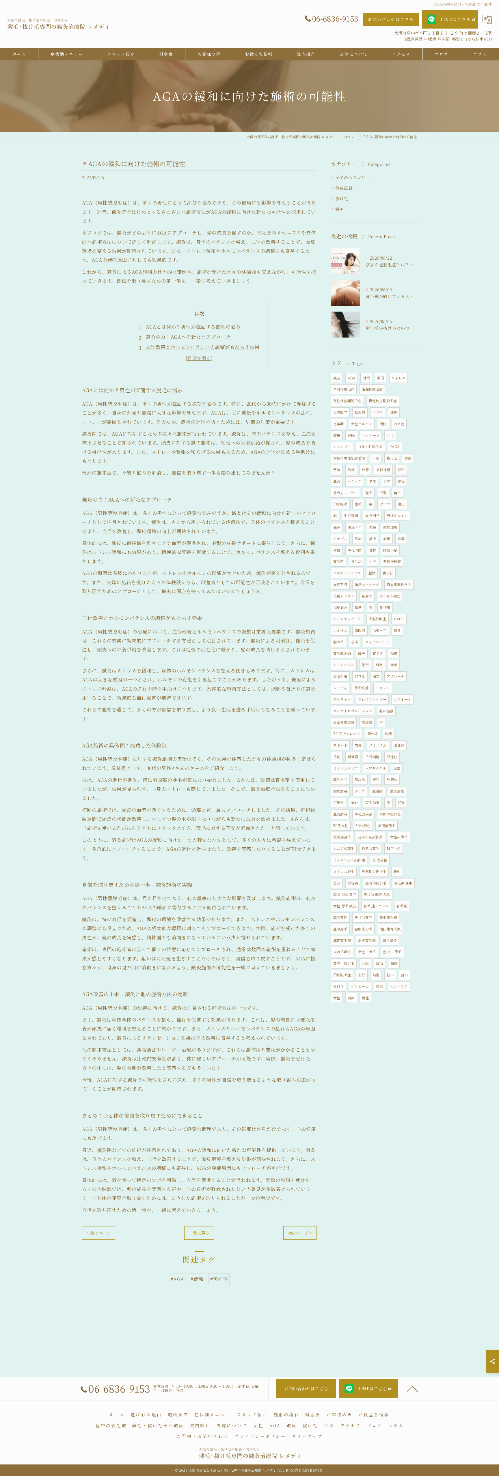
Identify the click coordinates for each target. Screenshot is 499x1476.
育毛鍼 (401, 905)
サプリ (378, 412)
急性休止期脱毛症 (347, 400)
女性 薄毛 (367, 951)
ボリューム (360, 986)
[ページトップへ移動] (412, 1388)
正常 (396, 768)
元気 (393, 664)
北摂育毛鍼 (367, 940)
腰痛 (336, 435)
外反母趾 (344, 188)
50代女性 (340, 825)
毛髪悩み (340, 607)
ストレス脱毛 (343, 871)
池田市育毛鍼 (390, 928)
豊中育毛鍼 (388, 917)
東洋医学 (340, 412)
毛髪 (382, 492)
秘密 (365, 664)
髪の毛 (338, 641)
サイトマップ (307, 1436)
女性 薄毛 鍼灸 (344, 905)
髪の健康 (386, 710)
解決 (361, 653)
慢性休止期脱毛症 (383, 400)
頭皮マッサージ (367, 584)
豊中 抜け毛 (343, 963)
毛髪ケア (380, 630)
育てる (378, 653)
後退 (379, 986)
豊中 (397, 871)
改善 (365, 469)
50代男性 (362, 825)
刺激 (379, 664)
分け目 (338, 986)
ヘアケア (355, 481)
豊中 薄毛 (392, 951)
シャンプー (342, 446)
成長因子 (372, 515)
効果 (393, 653)
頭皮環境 (390, 527)
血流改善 (340, 814)
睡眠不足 (390, 550)
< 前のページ (99, 1233)
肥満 (371, 572)
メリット (383, 687)
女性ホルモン (361, 423)
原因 (380, 377)
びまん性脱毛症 (370, 446)
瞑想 (388, 733)
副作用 (385, 607)
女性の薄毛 (399, 836)
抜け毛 (342, 198)
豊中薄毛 (340, 928)
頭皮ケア (355, 527)
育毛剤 (338, 561)
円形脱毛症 (342, 974)
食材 (372, 550)
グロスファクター (372, 699)
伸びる (360, 676)
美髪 (372, 527)
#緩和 (197, 1278)
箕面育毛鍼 (342, 940)
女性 (336, 997)
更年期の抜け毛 (374, 871)
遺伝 (401, 503)
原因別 (360, 630)
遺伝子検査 (392, 561)
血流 (336, 481)
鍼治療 (377, 790)
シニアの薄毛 (343, 848)
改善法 (392, 779)
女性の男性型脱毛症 (349, 458)
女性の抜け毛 (390, 814)
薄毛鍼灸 (390, 940)
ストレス (399, 377)
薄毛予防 (355, 550)
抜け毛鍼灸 (342, 951)
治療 (351, 469)
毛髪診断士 (377, 618)
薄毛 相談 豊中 (344, 894)
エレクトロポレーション (352, 710)
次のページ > (300, 1233)
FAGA (395, 446)
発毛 (368, 492)
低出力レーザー (345, 492)
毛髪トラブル (343, 595)
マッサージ (370, 435)
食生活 (356, 561)
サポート (340, 745)
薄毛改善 (361, 687)
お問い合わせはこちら (391, 19)
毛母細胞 (372, 756)
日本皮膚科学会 (399, 584)
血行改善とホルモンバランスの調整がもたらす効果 (203, 346)
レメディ (340, 687)
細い (390, 974)
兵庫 (351, 997)
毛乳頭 (399, 745)
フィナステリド (377, 641)
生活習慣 (351, 515)
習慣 (336, 550)
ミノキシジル (343, 664)
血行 (361, 974)
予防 (336, 469)
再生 (397, 492)
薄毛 (379, 963)
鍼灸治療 (397, 790)
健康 (407, 458)
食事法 (388, 572)
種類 (376, 676)
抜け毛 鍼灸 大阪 (377, 894)
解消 (358, 538)
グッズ (360, 790)
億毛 (358, 503)
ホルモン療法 (390, 595)
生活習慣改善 (343, 722)
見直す (367, 595)
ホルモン (340, 630)
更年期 (338, 423)
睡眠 (351, 435)
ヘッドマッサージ (347, 618)
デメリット (342, 699)
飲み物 (360, 412)
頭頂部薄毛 (386, 825)
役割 (336, 756)
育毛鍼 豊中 (403, 883)
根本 (354, 641)
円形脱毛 (340, 503)
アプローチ (395, 676)
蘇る (397, 630)
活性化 (392, 756)
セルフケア (399, 986)
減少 (372, 538)
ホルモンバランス (347, 572)
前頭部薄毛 (342, 836)
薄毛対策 (340, 676)
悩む (354, 802)
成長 (358, 745)
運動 (393, 412)
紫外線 (372, 733)
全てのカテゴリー (352, 177)
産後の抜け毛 (375, 883)
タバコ (385, 503)
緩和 (376, 779)
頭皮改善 (340, 790)
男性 (365, 997)
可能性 (338, 802)
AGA (352, 377)
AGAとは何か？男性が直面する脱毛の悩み (193, 326)
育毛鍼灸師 (342, 653)
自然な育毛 (370, 848)
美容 (336, 883)
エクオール (402, 699)
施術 (386, 538)
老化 (372, 481)
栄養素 (367, 722)
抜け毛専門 (363, 917)
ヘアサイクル (375, 768)
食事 (401, 538)
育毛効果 (372, 802)
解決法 (360, 779)
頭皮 (393, 963)
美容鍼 (353, 883)
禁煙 (358, 607)
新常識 (353, 756)
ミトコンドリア (345, 768)
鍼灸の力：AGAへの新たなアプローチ (188, 336)
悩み (336, 527)
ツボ (390, 435)
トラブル (340, 538)
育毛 (401, 469)
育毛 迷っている (376, 905)
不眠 (375, 458)
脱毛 (401, 481)
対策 (366, 377)
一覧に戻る (199, 1233)
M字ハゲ (394, 848)
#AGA (177, 1278)
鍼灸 (339, 209)
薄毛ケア (340, 779)
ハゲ (372, 561)
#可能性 (219, 1278)
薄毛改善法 (363, 814)
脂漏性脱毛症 (372, 389)
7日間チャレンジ (346, 733)
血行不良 (340, 584)
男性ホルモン (397, 515)
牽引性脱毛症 (343, 389)
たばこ (399, 618)
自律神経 (383, 469)
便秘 (382, 423)
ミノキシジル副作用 (349, 859)
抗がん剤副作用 (370, 836)
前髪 (376, 974)
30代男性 (379, 859)
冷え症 (399, 423)
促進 (401, 802)
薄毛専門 (340, 917)
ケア (386, 481)
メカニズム (378, 745)
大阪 (365, 963)
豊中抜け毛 (363, 928)
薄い (404, 974)
